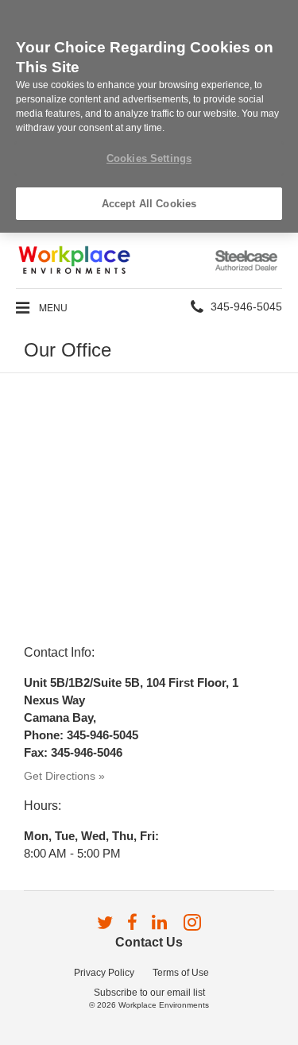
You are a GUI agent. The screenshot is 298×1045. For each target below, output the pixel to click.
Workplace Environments (163, 1005)
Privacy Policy (104, 972)
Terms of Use (181, 972)
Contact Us (149, 942)
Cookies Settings (149, 158)
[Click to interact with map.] (149, 508)
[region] (149, 116)
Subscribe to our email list (149, 992)
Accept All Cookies (149, 204)
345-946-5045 (102, 735)
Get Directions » (64, 775)
